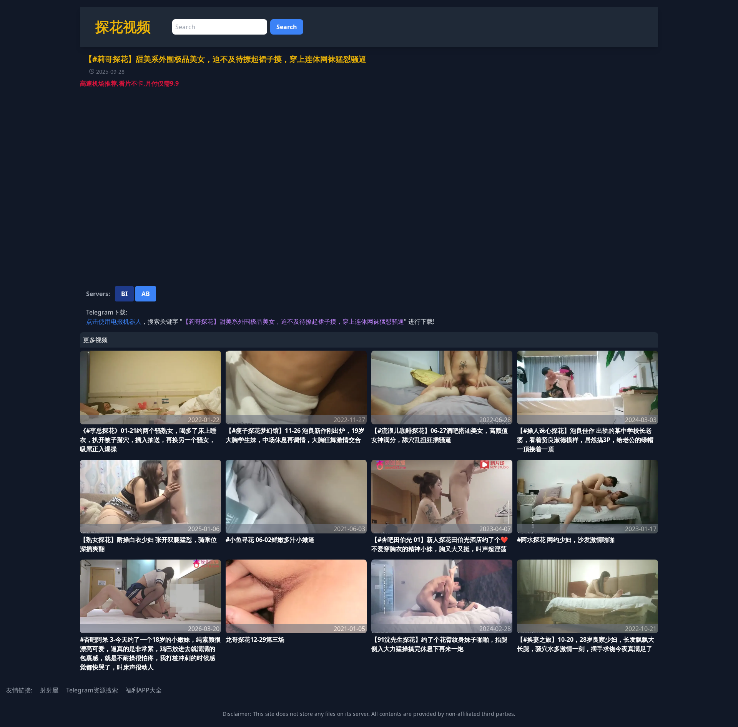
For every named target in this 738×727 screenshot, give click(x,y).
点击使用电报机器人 (113, 321)
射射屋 (49, 690)
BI (124, 294)
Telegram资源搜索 (92, 690)
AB (145, 294)
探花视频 (123, 26)
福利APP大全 (144, 690)
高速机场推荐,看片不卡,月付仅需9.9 (129, 83)
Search (286, 27)
